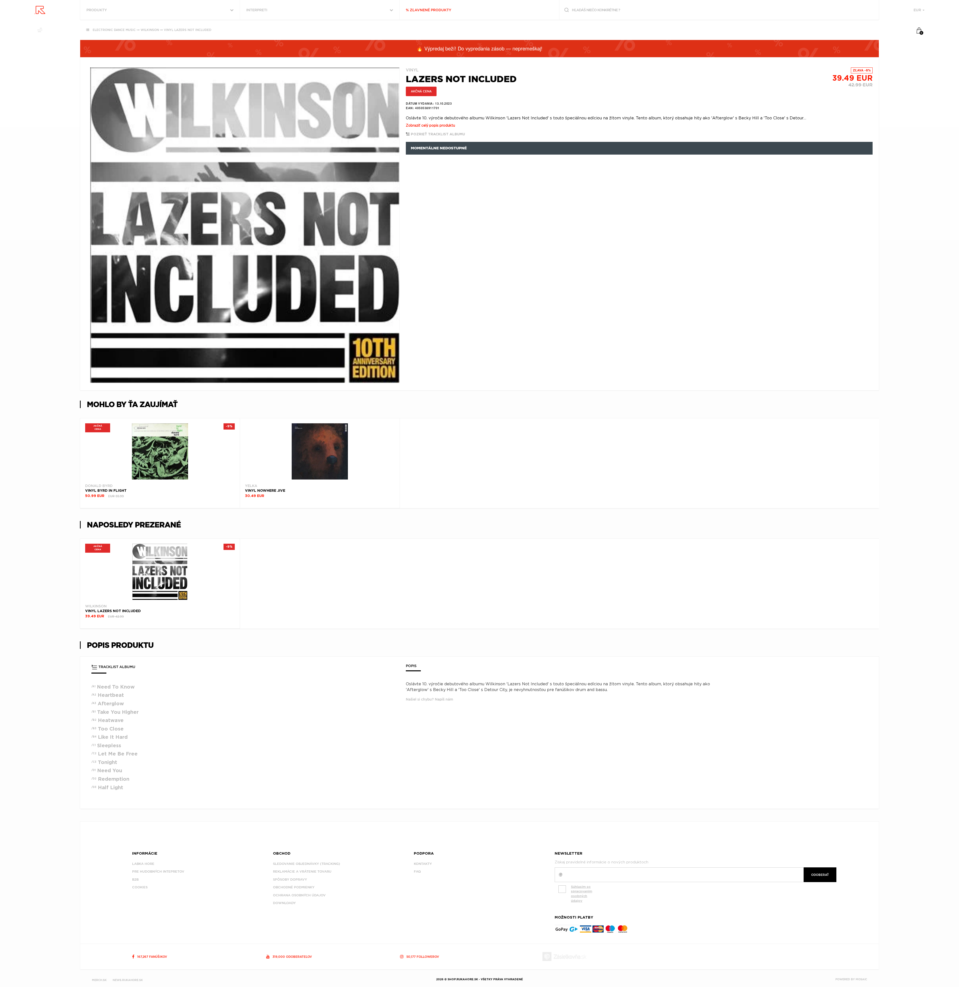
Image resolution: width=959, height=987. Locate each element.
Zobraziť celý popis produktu (430, 125)
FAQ (417, 871)
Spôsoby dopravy (290, 879)
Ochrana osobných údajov (299, 895)
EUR (918, 10)
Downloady (284, 903)
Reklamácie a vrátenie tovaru (302, 871)
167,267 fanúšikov (151, 957)
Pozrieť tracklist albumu (437, 134)
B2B (135, 879)
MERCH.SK (99, 980)
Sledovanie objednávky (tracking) (306, 864)
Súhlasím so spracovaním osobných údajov (581, 894)
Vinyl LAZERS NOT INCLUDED (187, 30)
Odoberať (820, 875)
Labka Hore (143, 864)
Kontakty (423, 864)
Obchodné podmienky (293, 887)
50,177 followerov (422, 957)
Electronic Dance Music (114, 30)
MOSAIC (861, 979)
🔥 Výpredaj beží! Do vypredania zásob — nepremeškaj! (479, 48)
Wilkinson (150, 30)
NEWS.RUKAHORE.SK (128, 980)
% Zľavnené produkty (428, 10)
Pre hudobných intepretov (158, 871)
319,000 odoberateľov (291, 957)
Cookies (140, 887)
